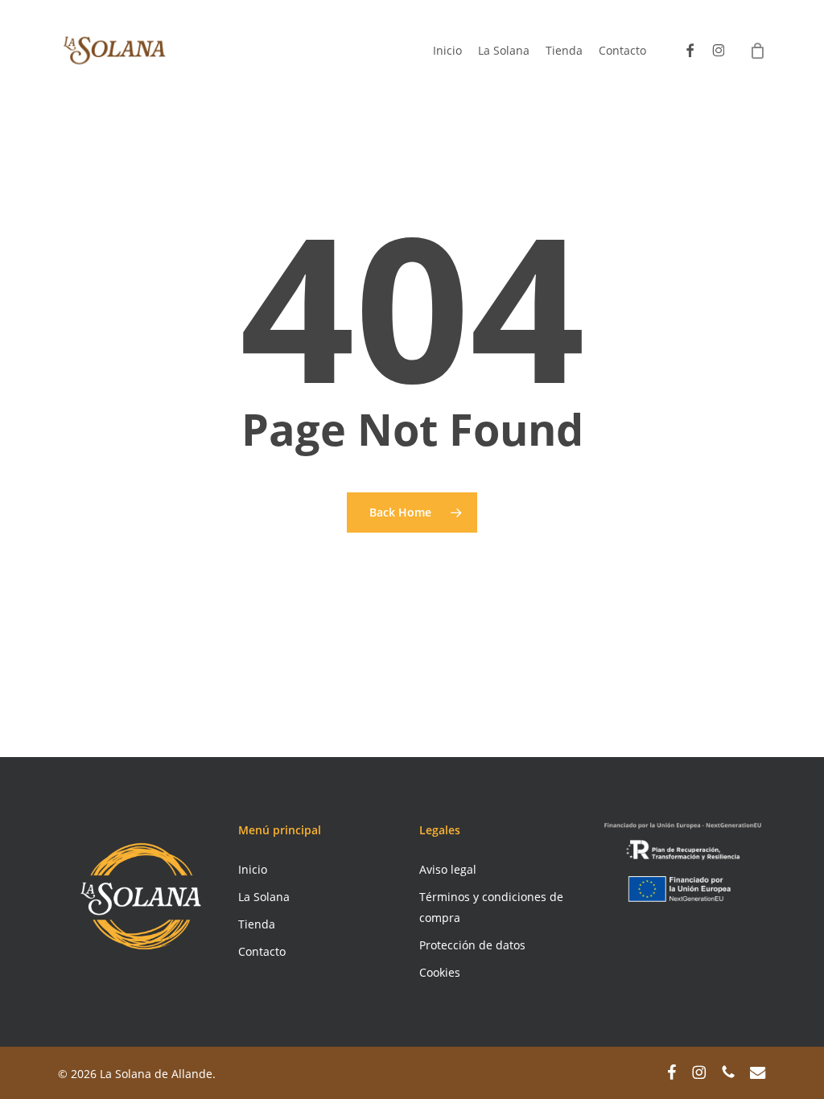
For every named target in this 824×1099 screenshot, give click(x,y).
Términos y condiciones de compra (491, 907)
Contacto (262, 951)
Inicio (252, 869)
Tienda (256, 924)
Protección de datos (472, 945)
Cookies (439, 972)
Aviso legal (447, 869)
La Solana (264, 896)
